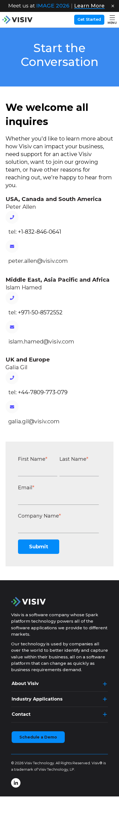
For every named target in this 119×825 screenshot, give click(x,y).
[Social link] (15, 783)
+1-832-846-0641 (39, 231)
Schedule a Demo (38, 737)
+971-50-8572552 (40, 312)
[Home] (17, 20)
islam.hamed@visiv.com (41, 341)
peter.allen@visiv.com (38, 261)
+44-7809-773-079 (43, 392)
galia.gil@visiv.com (34, 421)
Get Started (89, 19)
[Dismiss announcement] (112, 6)
